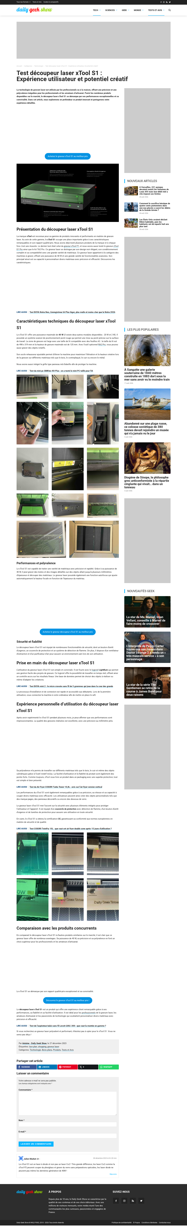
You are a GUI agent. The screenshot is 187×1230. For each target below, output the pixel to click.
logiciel (95, 670)
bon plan (33, 1046)
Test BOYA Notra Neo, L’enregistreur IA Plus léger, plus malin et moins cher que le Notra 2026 (72, 312)
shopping (42, 1046)
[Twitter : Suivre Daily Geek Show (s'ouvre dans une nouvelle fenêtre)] (170, 2)
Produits (57, 1050)
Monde (137, 10)
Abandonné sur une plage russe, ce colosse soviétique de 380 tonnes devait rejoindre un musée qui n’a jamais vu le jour (146, 428)
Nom (22, 1120)
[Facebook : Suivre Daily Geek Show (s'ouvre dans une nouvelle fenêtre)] (161, 2)
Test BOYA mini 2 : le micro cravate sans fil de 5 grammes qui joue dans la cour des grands (71, 686)
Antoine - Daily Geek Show (34, 1043)
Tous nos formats (23, 2)
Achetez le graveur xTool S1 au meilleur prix (68, 156)
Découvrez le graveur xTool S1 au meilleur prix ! (67, 1000)
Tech (95, 10)
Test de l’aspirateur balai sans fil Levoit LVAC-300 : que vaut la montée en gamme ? (68, 1026)
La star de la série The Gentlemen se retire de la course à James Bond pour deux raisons (144, 689)
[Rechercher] (170, 10)
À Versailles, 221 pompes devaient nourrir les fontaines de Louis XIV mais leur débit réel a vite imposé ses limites (154, 190)
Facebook (25, 1067)
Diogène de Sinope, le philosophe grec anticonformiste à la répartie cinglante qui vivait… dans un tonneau (146, 482)
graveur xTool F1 (71, 246)
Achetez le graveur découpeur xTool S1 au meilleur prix (68, 632)
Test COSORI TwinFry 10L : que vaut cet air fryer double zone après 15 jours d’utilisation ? (71, 828)
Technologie (35, 1050)
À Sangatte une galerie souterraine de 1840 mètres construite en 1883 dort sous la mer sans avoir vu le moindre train (147, 374)
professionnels (89, 1012)
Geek (124, 10)
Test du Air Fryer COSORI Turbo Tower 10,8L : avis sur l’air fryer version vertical (66, 787)
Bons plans (47, 1050)
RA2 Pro (102, 344)
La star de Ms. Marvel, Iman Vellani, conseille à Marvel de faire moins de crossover (145, 620)
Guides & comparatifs (51, 2)
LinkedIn (45, 1067)
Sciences (110, 10)
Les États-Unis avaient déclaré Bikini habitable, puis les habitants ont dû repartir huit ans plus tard (154, 223)
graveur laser (53, 1046)
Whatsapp (107, 1067)
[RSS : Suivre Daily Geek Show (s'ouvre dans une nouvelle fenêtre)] (167, 2)
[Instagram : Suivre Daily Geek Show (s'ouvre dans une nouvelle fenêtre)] (164, 2)
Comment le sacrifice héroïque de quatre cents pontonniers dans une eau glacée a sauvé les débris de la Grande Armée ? (154, 207)
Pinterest (66, 1067)
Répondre (113, 1174)
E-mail (22, 1131)
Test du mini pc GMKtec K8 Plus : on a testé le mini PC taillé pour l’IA (61, 371)
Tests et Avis (37, 2)
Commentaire (25, 1090)
